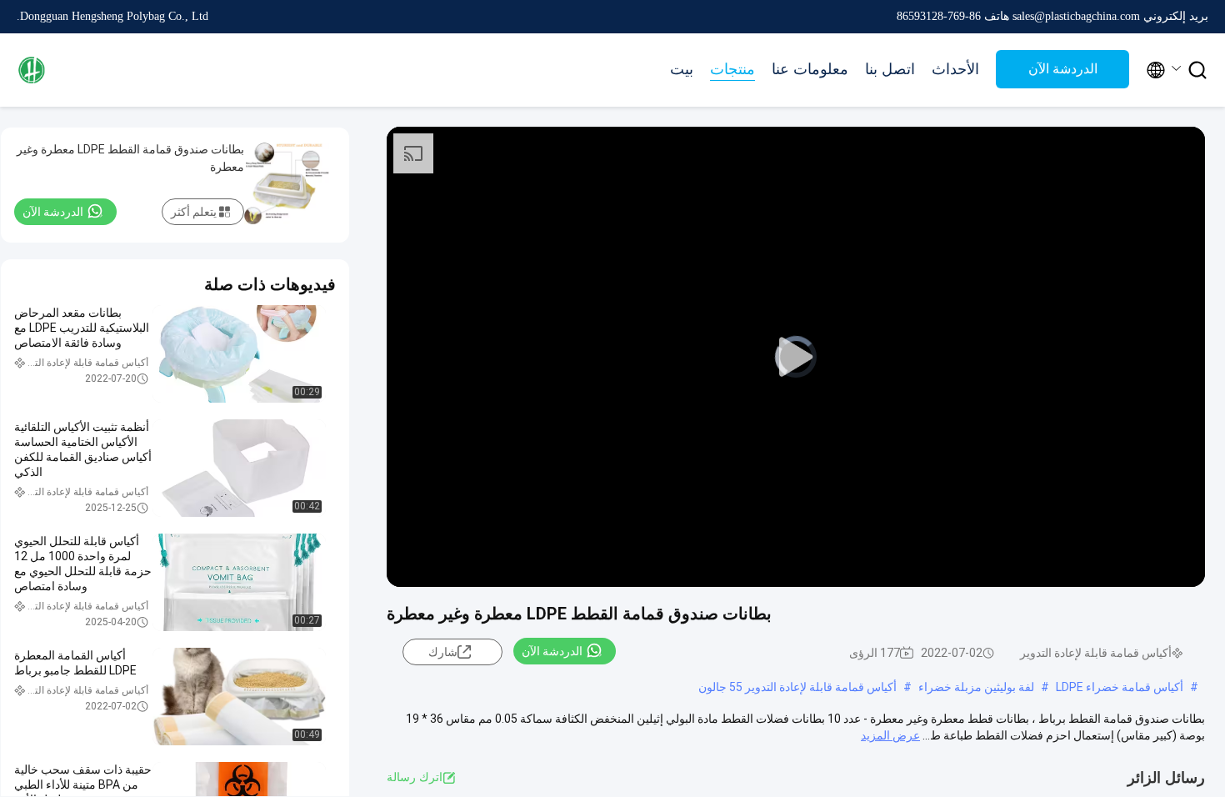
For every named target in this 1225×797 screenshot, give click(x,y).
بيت (681, 69)
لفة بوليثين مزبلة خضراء (976, 687)
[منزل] (83, 70)
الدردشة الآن (1063, 69)
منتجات (732, 69)
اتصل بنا (890, 69)
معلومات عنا (810, 69)
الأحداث (955, 69)
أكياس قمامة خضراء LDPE (1119, 687)
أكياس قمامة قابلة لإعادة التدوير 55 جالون (797, 687)
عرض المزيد (890, 735)
